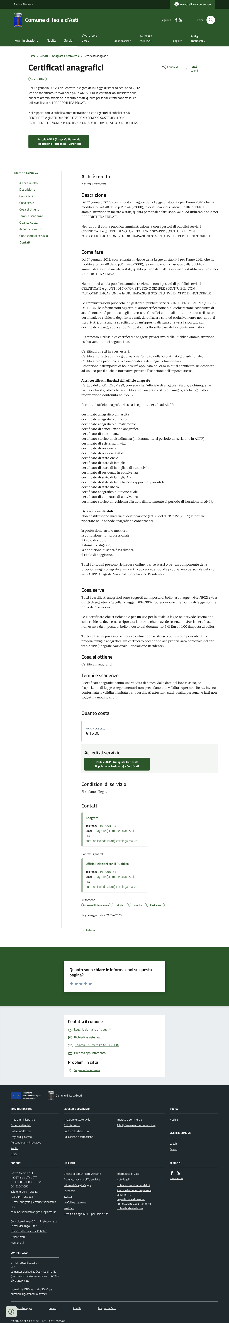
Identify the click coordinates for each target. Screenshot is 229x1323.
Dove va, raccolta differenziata (82, 1179)
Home (32, 56)
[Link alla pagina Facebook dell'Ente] (172, 1173)
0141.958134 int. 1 (111, 825)
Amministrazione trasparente (134, 1190)
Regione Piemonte (23, 4)
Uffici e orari (18, 1237)
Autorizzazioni (72, 1125)
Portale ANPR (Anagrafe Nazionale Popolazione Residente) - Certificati (59, 141)
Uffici (14, 1154)
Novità (51, 40)
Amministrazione (26, 40)
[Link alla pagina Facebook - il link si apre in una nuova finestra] (176, 20)
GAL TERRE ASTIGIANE (146, 38)
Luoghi (173, 1143)
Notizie (174, 1119)
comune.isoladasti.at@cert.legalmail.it (111, 840)
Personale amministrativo (26, 1142)
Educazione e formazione (78, 1137)
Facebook (69, 1191)
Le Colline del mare (75, 1202)
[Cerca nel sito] (209, 20)
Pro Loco (69, 1208)
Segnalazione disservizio (131, 1199)
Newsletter (176, 1178)
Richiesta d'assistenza (130, 1208)
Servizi (68, 40)
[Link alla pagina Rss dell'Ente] (178, 1173)
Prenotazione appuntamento (134, 1203)
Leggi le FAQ (124, 1194)
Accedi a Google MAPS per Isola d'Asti (86, 1214)
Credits (77, 1308)
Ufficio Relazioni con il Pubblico (107, 863)
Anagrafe (92, 817)
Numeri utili (17, 1242)
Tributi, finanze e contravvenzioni (136, 1125)
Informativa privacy (128, 1173)
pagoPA (177, 41)
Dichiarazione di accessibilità (133, 1185)
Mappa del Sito (107, 1308)
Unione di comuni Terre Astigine (82, 1173)
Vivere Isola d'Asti (89, 38)
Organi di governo (21, 1137)
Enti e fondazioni (21, 1131)
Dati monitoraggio (21, 1308)
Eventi (173, 1149)
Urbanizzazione (122, 41)
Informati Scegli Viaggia (77, 1185)
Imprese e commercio (129, 1119)
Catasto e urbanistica (76, 1131)
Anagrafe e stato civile (66, 56)
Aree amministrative (23, 1119)
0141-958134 (30, 1191)
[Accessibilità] (11, 1312)
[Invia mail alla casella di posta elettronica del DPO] (29, 1262)
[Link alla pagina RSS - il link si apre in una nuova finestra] (180, 20)
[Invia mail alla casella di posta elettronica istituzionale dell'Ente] (38, 1202)
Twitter (68, 1196)
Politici (14, 1148)
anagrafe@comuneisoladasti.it (114, 830)
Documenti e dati (21, 1125)
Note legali (123, 1179)
